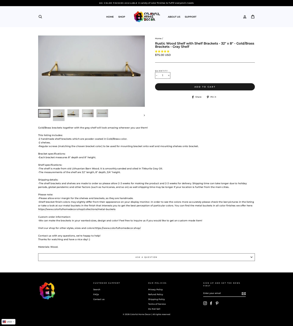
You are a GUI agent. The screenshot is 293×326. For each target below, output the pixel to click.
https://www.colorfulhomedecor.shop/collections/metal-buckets (77, 209)
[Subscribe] (244, 293)
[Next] (143, 115)
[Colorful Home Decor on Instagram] (205, 303)
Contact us (99, 299)
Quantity (161, 71)
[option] (166, 3)
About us (174, 16)
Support (190, 16)
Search (96, 289)
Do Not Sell (154, 309)
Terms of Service (157, 304)
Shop (121, 16)
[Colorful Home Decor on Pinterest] (217, 303)
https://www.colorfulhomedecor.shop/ (118, 228)
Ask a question (146, 257)
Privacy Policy (155, 289)
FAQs (96, 294)
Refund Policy (155, 294)
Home (110, 16)
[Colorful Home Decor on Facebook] (211, 303)
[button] (162, 51)
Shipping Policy (156, 299)
